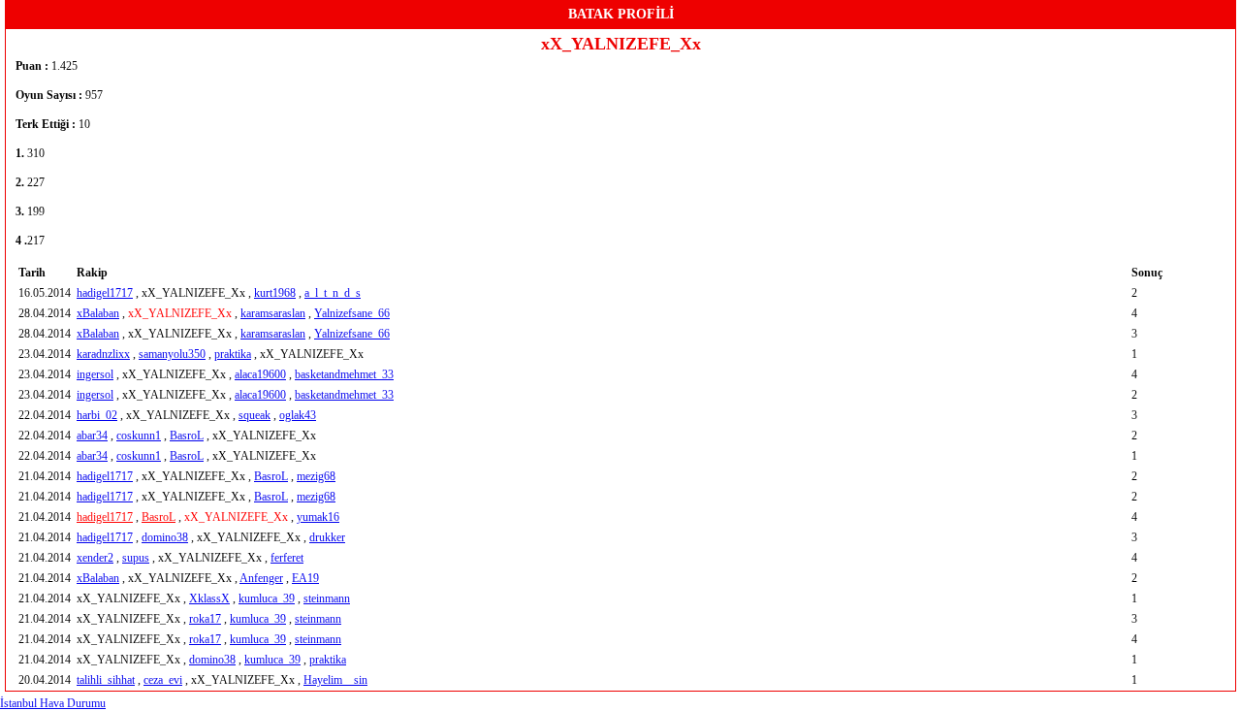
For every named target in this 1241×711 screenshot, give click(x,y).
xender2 (95, 558)
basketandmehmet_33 (344, 374)
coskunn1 (138, 435)
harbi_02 (97, 415)
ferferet (286, 558)
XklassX (209, 598)
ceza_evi (162, 680)
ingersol (95, 374)
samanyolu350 (172, 354)
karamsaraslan (272, 313)
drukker (327, 537)
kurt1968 (275, 293)
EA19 (305, 578)
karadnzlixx (103, 354)
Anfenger (261, 578)
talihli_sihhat (106, 680)
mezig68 (316, 476)
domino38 (165, 537)
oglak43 (297, 415)
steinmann (326, 598)
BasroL (187, 435)
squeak (254, 415)
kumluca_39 (267, 598)
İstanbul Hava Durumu (53, 703)
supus (135, 558)
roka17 (205, 619)
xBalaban (98, 313)
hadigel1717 (105, 293)
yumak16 (318, 517)
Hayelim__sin (335, 680)
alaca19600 (260, 374)
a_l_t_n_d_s (332, 293)
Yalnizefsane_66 (352, 313)
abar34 (92, 435)
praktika (232, 354)
